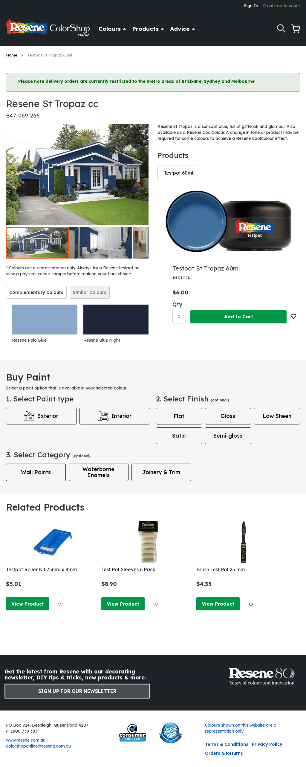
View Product (27, 604)
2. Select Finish (192, 398)
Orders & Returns (224, 753)
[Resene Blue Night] (116, 319)
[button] (101, 243)
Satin (179, 435)
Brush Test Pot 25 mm (220, 569)
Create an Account (281, 5)
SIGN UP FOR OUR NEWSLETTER (77, 691)
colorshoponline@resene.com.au (38, 746)
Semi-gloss (227, 435)
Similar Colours (89, 292)
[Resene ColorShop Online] (48, 30)
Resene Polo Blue (29, 340)
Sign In (251, 5)
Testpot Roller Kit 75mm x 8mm (41, 569)
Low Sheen (277, 415)
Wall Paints (36, 472)
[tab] (36, 292)
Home (12, 55)
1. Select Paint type (40, 398)
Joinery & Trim (161, 472)
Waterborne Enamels (98, 472)
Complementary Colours (36, 292)
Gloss (228, 415)
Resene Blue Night (101, 340)
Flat (179, 415)
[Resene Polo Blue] (44, 319)
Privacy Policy (267, 744)
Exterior (47, 415)
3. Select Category (48, 454)
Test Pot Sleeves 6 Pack (128, 569)
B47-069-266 (23, 115)
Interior (121, 415)
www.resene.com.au (25, 740)
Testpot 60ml (178, 173)
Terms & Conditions (226, 744)
